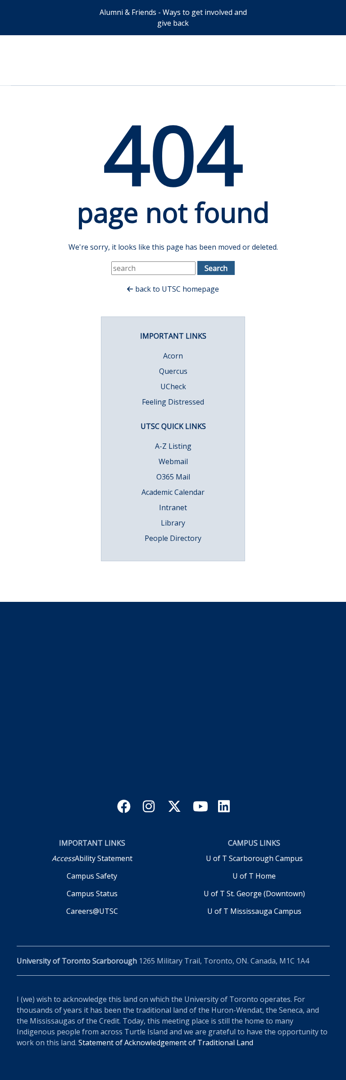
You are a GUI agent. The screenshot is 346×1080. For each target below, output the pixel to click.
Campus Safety (92, 876)
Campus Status (92, 893)
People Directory (173, 538)
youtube (200, 807)
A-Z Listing (173, 446)
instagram (149, 807)
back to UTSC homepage (177, 289)
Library (173, 523)
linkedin (225, 807)
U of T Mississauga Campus (254, 911)
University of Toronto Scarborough (173, 59)
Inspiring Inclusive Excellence (173, 738)
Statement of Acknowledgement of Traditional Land (165, 1042)
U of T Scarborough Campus (254, 858)
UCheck (173, 386)
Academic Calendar (173, 492)
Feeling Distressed (173, 402)
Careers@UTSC (92, 911)
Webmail (173, 461)
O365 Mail (173, 477)
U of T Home (254, 876)
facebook (124, 807)
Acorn (173, 356)
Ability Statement (92, 858)
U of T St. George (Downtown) (254, 893)
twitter (175, 807)
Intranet (173, 507)
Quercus (173, 371)
